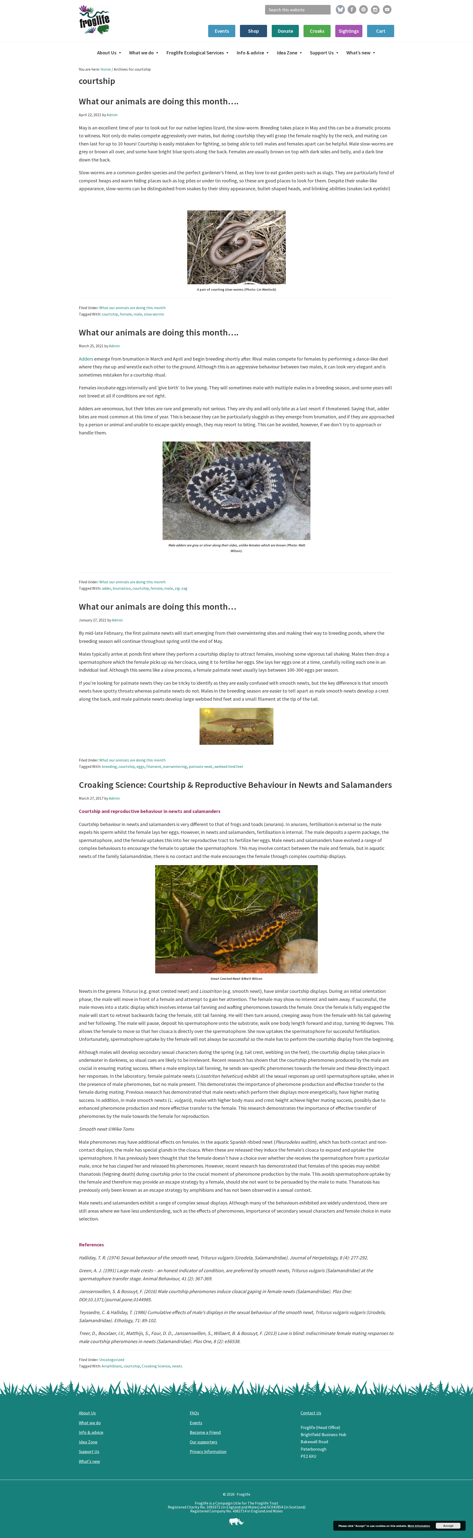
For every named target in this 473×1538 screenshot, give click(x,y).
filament (153, 766)
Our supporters (203, 1442)
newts (177, 1366)
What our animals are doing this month (132, 307)
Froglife (116, 19)
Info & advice (91, 1432)
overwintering (175, 766)
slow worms (154, 314)
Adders (86, 359)
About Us (87, 1413)
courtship (110, 314)
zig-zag (181, 588)
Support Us (89, 1451)
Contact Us (311, 1413)
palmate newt (201, 766)
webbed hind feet (228, 766)
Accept (448, 1525)
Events (196, 1423)
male (138, 314)
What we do (90, 1423)
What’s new (89, 1461)
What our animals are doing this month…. (158, 101)
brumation (122, 588)
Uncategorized (111, 1359)
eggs (140, 766)
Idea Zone (88, 1442)
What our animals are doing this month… (157, 606)
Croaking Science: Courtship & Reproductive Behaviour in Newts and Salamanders (235, 784)
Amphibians (112, 1366)
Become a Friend (205, 1432)
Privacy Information (208, 1451)
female (126, 314)
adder (106, 588)
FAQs (194, 1413)
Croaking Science (156, 1366)
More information (419, 1526)
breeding (109, 766)
